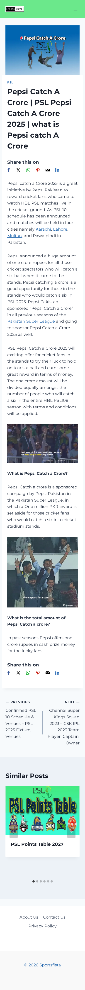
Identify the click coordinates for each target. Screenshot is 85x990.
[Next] (71, 832)
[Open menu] (75, 8)
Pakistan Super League (31, 321)
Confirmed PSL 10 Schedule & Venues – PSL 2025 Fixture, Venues (20, 719)
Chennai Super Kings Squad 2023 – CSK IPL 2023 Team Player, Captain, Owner (64, 723)
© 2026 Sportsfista (42, 965)
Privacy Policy (42, 926)
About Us (28, 917)
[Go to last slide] (14, 832)
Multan (14, 235)
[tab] (33, 881)
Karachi (43, 229)
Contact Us (54, 917)
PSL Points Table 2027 (37, 844)
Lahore (60, 229)
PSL (10, 82)
